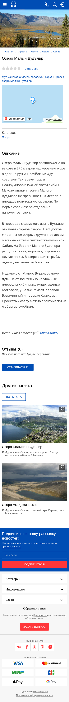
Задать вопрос (34, 626)
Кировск (22, 51)
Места (34, 51)
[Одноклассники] (35, 647)
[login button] (62, 4)
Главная (8, 51)
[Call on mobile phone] (47, 4)
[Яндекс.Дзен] (50, 647)
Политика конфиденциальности (34, 695)
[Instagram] (42, 647)
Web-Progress (40, 691)
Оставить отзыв (17, 367)
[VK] (19, 647)
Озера (45, 51)
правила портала (11, 546)
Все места (14, 396)
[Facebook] (27, 647)
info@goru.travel (38, 615)
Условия (57, 119)
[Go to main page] (13, 4)
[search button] (55, 4)
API (29, 119)
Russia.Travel (49, 333)
